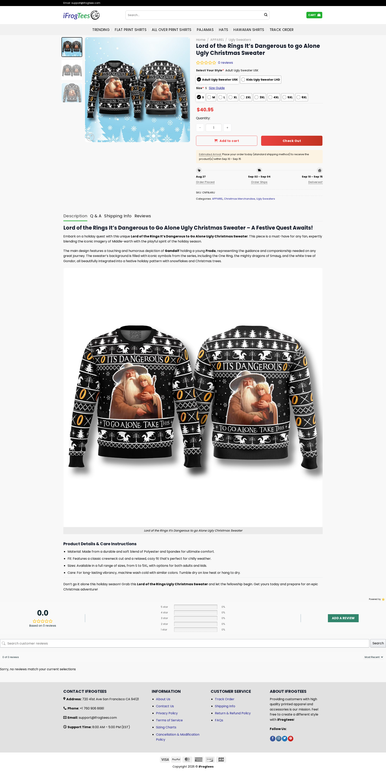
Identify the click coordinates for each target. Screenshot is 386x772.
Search (378, 643)
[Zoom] (90, 137)
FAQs (219, 720)
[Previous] (92, 89)
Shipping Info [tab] (117, 216)
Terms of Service (169, 720)
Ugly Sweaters (240, 39)
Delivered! (315, 182)
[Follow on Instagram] (278, 738)
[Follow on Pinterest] (290, 738)
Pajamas (205, 29)
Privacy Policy (167, 713)
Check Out (292, 141)
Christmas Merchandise (239, 198)
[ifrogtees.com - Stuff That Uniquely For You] (91, 15)
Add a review (343, 618)
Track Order (282, 29)
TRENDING (101, 29)
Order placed (205, 182)
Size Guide (217, 88)
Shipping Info (225, 706)
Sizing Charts (166, 727)
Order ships (259, 182)
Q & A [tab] (95, 216)
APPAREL (217, 39)
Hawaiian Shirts (248, 29)
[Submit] (265, 15)
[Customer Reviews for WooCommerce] (383, 599)
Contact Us (165, 706)
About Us (163, 699)
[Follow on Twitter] (284, 738)
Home (200, 39)
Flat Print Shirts (131, 29)
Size (200, 88)
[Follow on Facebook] (272, 738)
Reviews (142, 216)
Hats (223, 29)
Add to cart (229, 141)
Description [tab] (75, 216)
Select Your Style (210, 70)
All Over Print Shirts (171, 29)
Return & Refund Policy (233, 713)
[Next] (183, 89)
